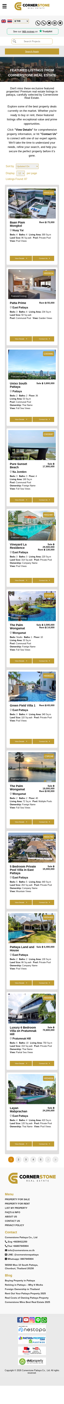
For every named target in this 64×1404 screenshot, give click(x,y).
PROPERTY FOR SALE (17, 1199)
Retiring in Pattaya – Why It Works (24, 1284)
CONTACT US (12, 1221)
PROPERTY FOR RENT (17, 1203)
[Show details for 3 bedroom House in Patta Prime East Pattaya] (32, 284)
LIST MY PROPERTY (16, 1208)
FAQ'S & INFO (12, 1212)
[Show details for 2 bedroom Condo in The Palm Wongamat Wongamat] (32, 767)
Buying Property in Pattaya (20, 1280)
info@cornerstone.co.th (21, 1250)
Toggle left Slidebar (4, 6)
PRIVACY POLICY (14, 1225)
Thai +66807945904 (18, 1246)
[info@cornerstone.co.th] (49, 23)
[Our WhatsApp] (44, 1321)
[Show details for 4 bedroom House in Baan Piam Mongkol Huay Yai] (32, 203)
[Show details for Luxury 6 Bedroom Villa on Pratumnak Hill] (32, 1009)
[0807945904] (60, 23)
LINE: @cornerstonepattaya (23, 1254)
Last (55, 1159)
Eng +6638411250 (17, 1241)
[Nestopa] (32, 1328)
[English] (3, 21)
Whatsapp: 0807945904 (20, 1259)
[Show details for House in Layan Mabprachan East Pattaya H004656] (32, 1089)
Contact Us (43, 258)
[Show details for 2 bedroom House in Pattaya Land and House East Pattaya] (32, 928)
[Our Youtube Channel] (26, 1321)
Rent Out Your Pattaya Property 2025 (25, 1293)
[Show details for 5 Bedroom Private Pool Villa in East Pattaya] (32, 848)
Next (48, 1159)
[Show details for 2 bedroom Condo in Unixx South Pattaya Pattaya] (32, 364)
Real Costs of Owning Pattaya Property (27, 1297)
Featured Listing (18, 215)
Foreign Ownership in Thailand (22, 1289)
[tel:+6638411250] (37, 23)
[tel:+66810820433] (43, 23)
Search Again (32, 51)
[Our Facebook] (20, 1321)
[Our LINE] (38, 1321)
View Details (20, 258)
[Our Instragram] (32, 1321)
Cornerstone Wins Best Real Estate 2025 (27, 1302)
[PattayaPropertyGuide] (32, 1339)
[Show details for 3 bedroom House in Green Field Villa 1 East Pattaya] (32, 687)
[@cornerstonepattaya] (54, 23)
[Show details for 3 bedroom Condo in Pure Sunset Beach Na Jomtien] (32, 445)
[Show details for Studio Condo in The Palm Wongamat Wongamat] (32, 606)
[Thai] (9, 21)
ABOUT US (11, 1216)
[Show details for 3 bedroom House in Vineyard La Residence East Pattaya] (32, 525)
